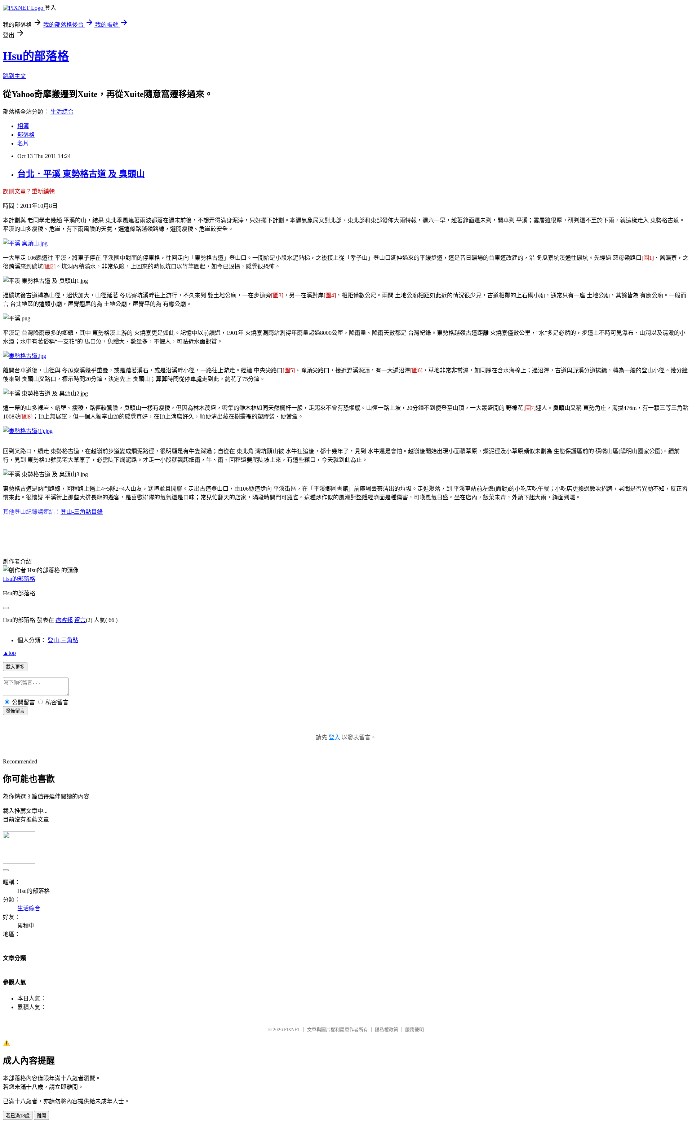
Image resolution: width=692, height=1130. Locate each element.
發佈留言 (15, 711)
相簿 (23, 126)
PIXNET (292, 1029)
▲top (9, 653)
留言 (80, 620)
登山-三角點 (63, 640)
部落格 (26, 135)
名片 (23, 143)
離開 (41, 1115)
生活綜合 (62, 112)
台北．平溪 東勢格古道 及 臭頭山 (81, 174)
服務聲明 (414, 1029)
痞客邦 (64, 620)
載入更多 (15, 667)
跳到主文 (14, 76)
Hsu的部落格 (36, 55)
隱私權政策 (386, 1029)
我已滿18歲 (18, 1115)
